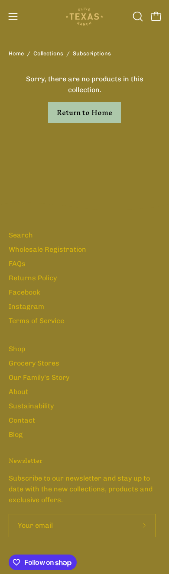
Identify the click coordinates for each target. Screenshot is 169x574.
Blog (16, 434)
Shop (17, 349)
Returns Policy (33, 278)
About (18, 392)
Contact (22, 420)
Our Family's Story (39, 377)
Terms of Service (36, 321)
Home (16, 53)
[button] (137, 16)
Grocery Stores (34, 363)
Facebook (24, 292)
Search (21, 235)
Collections (48, 53)
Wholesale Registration (47, 249)
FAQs (17, 264)
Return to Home (84, 112)
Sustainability (31, 406)
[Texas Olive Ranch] (84, 16)
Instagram (26, 306)
